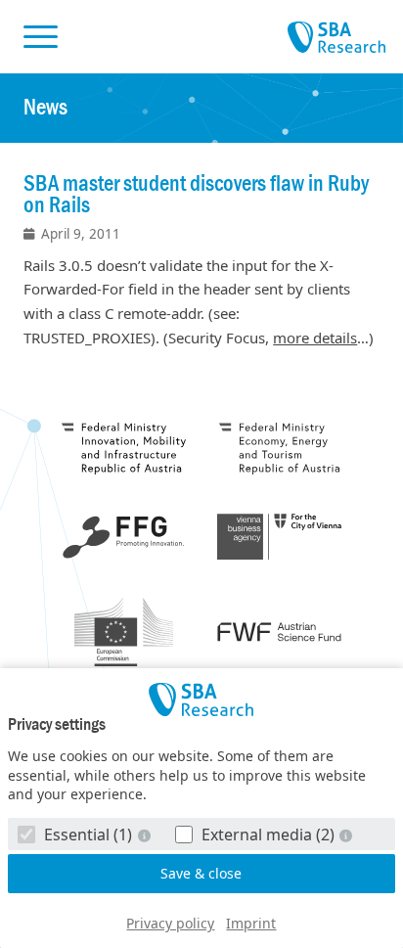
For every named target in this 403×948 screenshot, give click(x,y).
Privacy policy (170, 923)
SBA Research (336, 38)
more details (315, 337)
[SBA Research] (201, 699)
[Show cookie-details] (146, 835)
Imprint (251, 923)
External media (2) (268, 834)
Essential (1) (88, 834)
